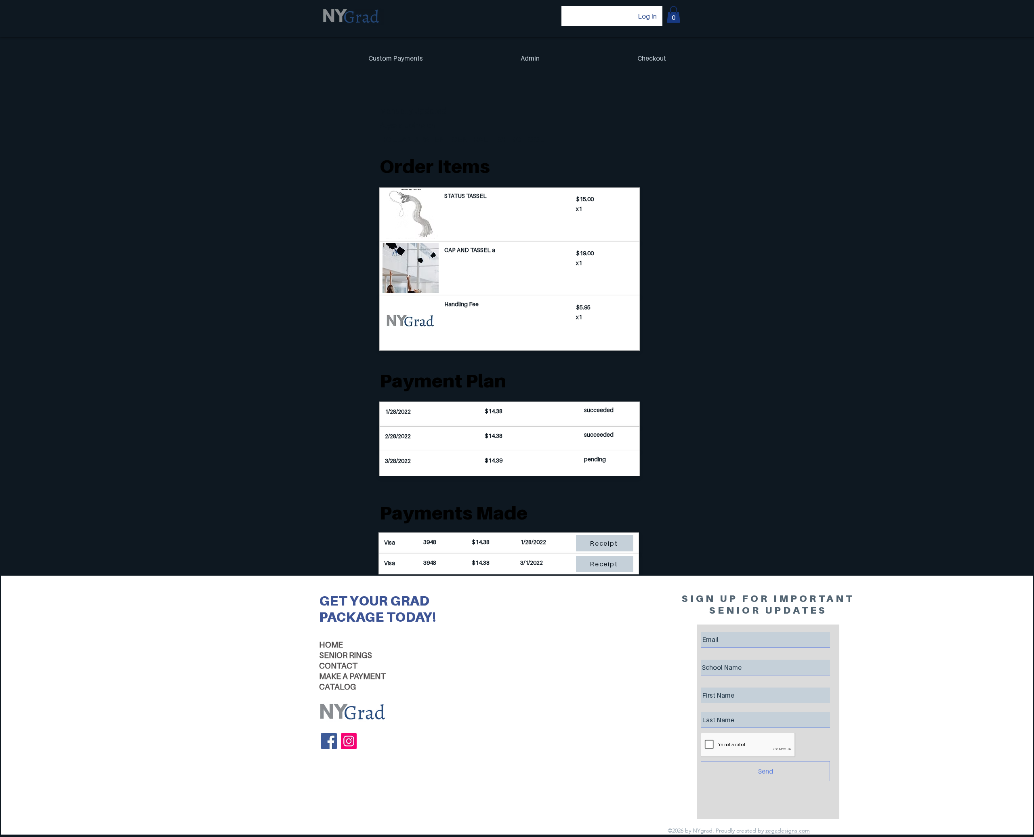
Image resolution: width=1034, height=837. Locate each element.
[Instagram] (349, 741)
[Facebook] (329, 741)
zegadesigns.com (787, 830)
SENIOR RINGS (345, 655)
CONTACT (338, 666)
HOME (331, 645)
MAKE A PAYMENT (352, 676)
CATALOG (337, 687)
